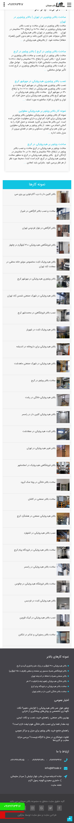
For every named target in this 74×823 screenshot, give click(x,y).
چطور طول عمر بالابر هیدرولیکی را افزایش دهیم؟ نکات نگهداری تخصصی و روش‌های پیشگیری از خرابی (43, 709)
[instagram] (32, 808)
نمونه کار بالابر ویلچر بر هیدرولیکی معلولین (42, 111)
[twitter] (50, 808)
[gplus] (41, 808)
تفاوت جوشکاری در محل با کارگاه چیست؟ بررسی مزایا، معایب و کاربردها (43, 738)
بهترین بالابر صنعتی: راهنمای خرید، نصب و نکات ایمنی (43, 718)
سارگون (21, 815)
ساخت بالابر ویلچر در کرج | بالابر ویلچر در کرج (40, 51)
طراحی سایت (49, 815)
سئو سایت (36, 815)
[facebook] (59, 808)
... (21, 40)
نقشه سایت (56, 785)
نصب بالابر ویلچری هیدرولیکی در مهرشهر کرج (40, 81)
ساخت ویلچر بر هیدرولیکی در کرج (47, 144)
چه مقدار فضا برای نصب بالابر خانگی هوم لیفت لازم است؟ (41, 724)
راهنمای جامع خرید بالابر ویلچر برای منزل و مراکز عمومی (42, 731)
